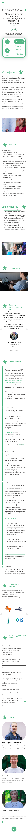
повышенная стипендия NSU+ (12, 210)
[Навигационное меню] (3, 2)
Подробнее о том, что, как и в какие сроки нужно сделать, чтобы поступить (15, 556)
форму (7, 418)
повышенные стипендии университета (14, 215)
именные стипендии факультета (12, 218)
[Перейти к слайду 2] (11, 350)
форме (21, 444)
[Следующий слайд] (27, 282)
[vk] (14, 829)
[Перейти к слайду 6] (16, 350)
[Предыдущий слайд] (1, 282)
